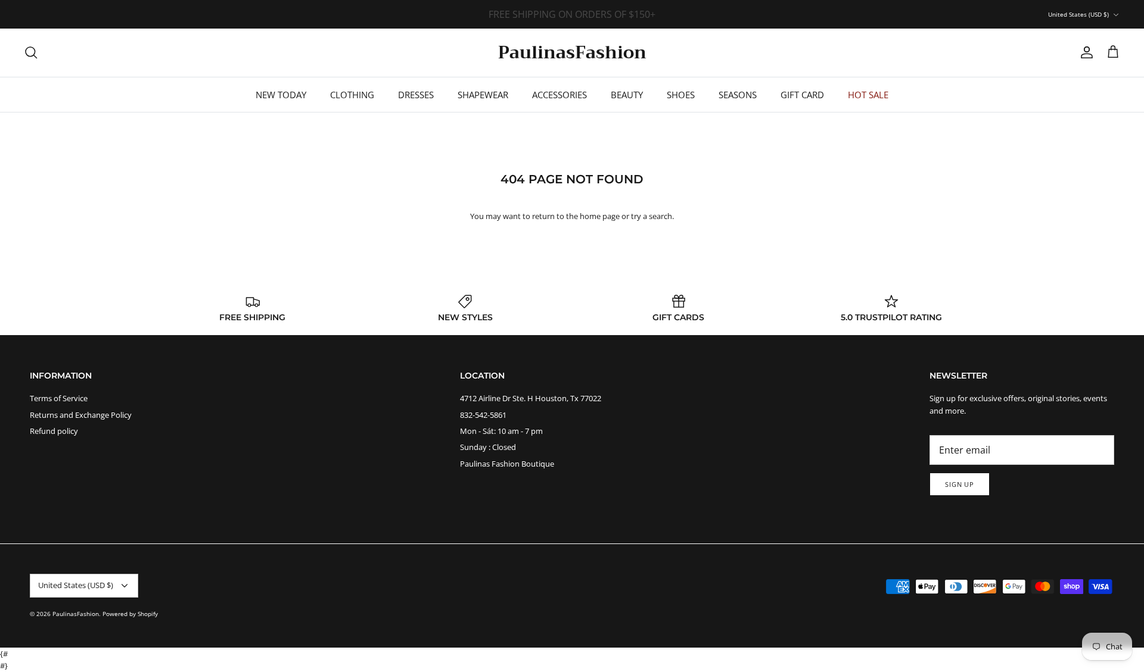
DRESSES (416, 95)
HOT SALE (868, 95)
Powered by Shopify (130, 614)
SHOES (681, 95)
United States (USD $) (1078, 14)
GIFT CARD (802, 95)
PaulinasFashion (75, 614)
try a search (651, 216)
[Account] (1084, 52)
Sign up (959, 484)
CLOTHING (352, 95)
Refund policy (54, 431)
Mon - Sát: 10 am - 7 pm (501, 431)
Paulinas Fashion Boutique (507, 463)
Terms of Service (59, 398)
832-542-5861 (483, 415)
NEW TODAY (281, 95)
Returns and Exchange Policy (81, 415)
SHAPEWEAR (483, 95)
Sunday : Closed (488, 447)
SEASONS (738, 95)
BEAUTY (627, 95)
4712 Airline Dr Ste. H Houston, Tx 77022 (530, 398)
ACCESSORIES (559, 95)
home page (600, 216)
